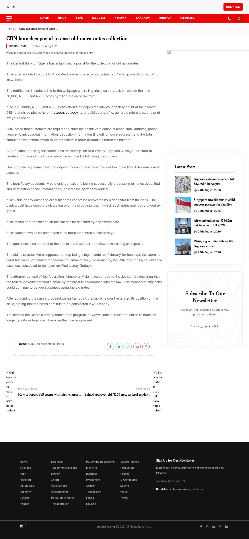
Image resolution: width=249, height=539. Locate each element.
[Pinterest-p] (207, 526)
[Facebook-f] (201, 526)
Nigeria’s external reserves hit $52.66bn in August (214, 181)
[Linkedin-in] (226, 526)
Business (233, 7)
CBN (31, 343)
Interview (188, 18)
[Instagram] (220, 526)
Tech (79, 18)
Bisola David (18, 46)
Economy (143, 18)
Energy (165, 18)
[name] (8, 7)
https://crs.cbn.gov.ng (66, 112)
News (62, 18)
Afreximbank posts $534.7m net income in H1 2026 (213, 222)
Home (44, 18)
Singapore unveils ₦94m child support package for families (214, 202)
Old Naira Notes (45, 343)
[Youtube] (213, 526)
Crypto (120, 18)
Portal (60, 343)
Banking (98, 18)
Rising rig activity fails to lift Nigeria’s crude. (213, 243)
